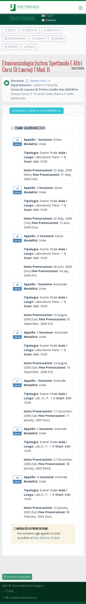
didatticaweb (22, 18)
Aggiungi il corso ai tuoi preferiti (35, 110)
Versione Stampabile (18, 577)
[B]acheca (53, 30)
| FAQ (8, 591)
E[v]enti (13, 47)
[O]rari (40, 38)
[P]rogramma (17, 38)
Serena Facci (38, 81)
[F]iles (31, 47)
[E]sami (58, 38)
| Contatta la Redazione (19, 597)
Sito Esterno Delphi (46, 538)
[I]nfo (12, 30)
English (49, 16)
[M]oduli (31, 30)
